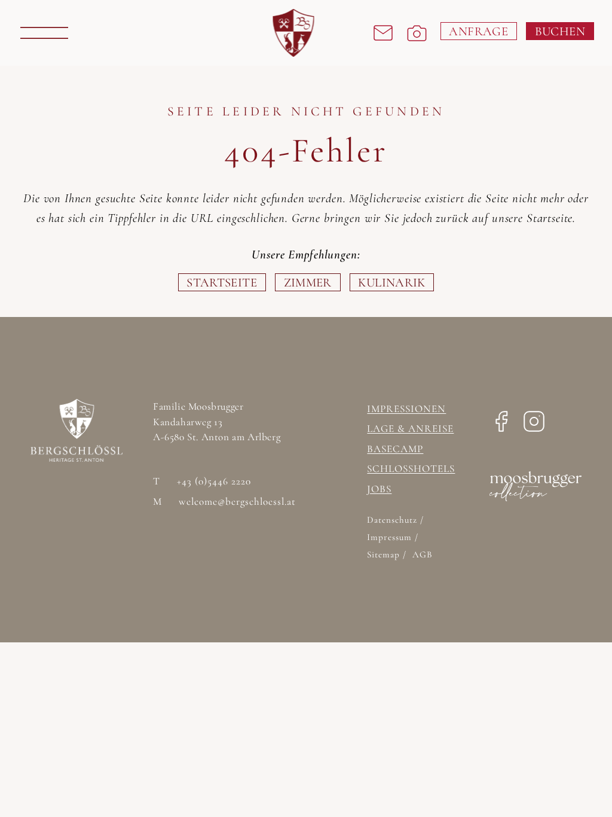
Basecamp (395, 449)
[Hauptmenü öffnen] (44, 33)
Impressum (391, 537)
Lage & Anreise (410, 428)
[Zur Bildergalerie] (417, 33)
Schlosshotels (411, 468)
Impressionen (406, 409)
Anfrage (478, 31)
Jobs (379, 489)
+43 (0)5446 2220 (202, 481)
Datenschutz (393, 519)
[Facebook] (501, 425)
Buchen (560, 31)
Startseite (221, 282)
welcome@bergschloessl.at (224, 502)
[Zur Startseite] (293, 33)
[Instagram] (534, 425)
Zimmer (308, 282)
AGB (422, 554)
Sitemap (385, 554)
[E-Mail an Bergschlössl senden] (383, 33)
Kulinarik (391, 282)
